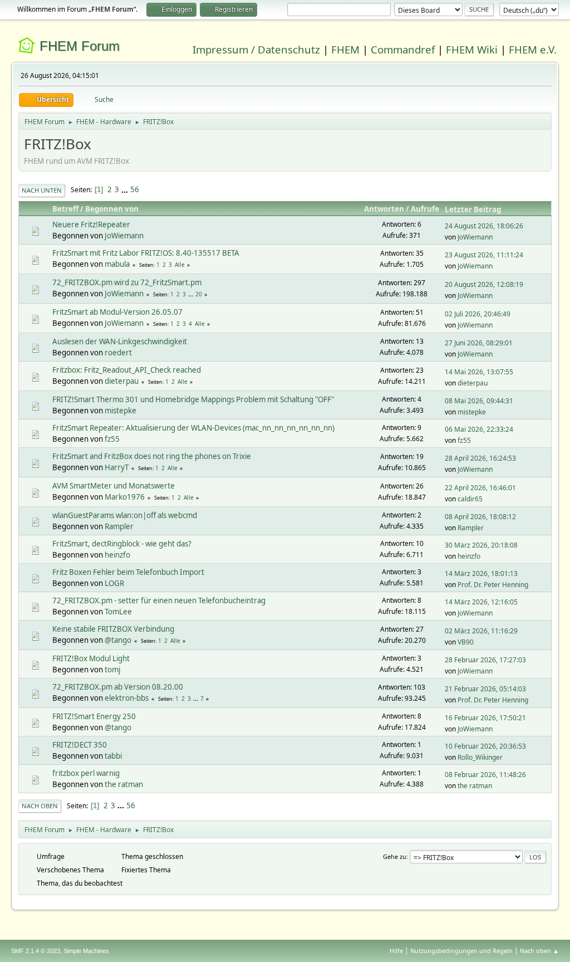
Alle (180, 264)
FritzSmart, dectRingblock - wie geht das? (121, 544)
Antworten (384, 209)
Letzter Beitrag (473, 209)
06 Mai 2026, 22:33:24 (479, 429)
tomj (112, 670)
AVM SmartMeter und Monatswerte (113, 486)
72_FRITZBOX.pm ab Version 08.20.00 (117, 687)
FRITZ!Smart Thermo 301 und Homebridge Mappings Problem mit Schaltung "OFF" (193, 399)
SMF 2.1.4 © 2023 (35, 951)
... (125, 189)
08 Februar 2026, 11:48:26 (485, 774)
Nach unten (42, 190)
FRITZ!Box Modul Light (91, 658)
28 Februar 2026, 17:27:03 (485, 660)
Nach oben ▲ (539, 950)
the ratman (124, 784)
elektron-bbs (127, 698)
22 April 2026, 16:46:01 (480, 487)
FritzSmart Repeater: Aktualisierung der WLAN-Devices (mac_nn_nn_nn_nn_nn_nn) (193, 428)
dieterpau (122, 381)
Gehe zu (394, 856)
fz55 (112, 439)
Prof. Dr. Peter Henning (493, 584)
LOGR (114, 583)
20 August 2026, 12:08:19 (484, 284)
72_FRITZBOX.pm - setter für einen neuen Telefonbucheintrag (159, 600)
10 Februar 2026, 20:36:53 (485, 746)
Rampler (119, 526)
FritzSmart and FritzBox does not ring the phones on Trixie (151, 456)
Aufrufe (425, 209)
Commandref (403, 49)
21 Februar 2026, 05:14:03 (485, 689)
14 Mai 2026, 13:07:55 (479, 372)
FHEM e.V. (533, 49)
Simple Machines (86, 951)
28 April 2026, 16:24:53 (480, 458)
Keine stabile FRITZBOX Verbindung (113, 629)
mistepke (120, 411)
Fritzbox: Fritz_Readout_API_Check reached (126, 370)
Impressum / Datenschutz (256, 49)
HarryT (117, 467)
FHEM (345, 49)
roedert (118, 353)
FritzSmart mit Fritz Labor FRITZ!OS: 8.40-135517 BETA (145, 253)
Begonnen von (112, 209)
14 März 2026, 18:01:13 (481, 573)
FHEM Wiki (472, 49)
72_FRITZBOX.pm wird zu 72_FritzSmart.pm (127, 282)
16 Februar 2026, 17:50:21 (485, 717)
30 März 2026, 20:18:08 (481, 545)
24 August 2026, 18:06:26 (484, 226)
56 (134, 189)
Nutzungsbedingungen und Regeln (461, 950)
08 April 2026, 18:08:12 (480, 516)
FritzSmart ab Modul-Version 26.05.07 (117, 312)
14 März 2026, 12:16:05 (481, 602)
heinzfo (117, 555)
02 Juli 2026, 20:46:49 (477, 314)
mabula (117, 264)
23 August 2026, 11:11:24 (484, 255)
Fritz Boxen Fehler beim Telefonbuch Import (128, 572)
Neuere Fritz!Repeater (91, 224)
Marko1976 (125, 497)
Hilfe (396, 950)
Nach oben (40, 806)
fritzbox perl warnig (86, 773)
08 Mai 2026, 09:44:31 (479, 401)
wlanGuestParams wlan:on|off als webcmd (124, 515)
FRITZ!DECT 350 (79, 745)
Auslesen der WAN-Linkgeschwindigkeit (119, 341)
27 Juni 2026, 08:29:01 (479, 343)
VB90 (466, 642)
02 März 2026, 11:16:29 (481, 631)
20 (198, 294)
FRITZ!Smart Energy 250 (94, 716)
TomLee (118, 612)
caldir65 (470, 499)
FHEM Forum (80, 45)
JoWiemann (124, 236)
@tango (118, 640)
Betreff (65, 209)
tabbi (113, 756)
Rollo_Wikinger (480, 757)
